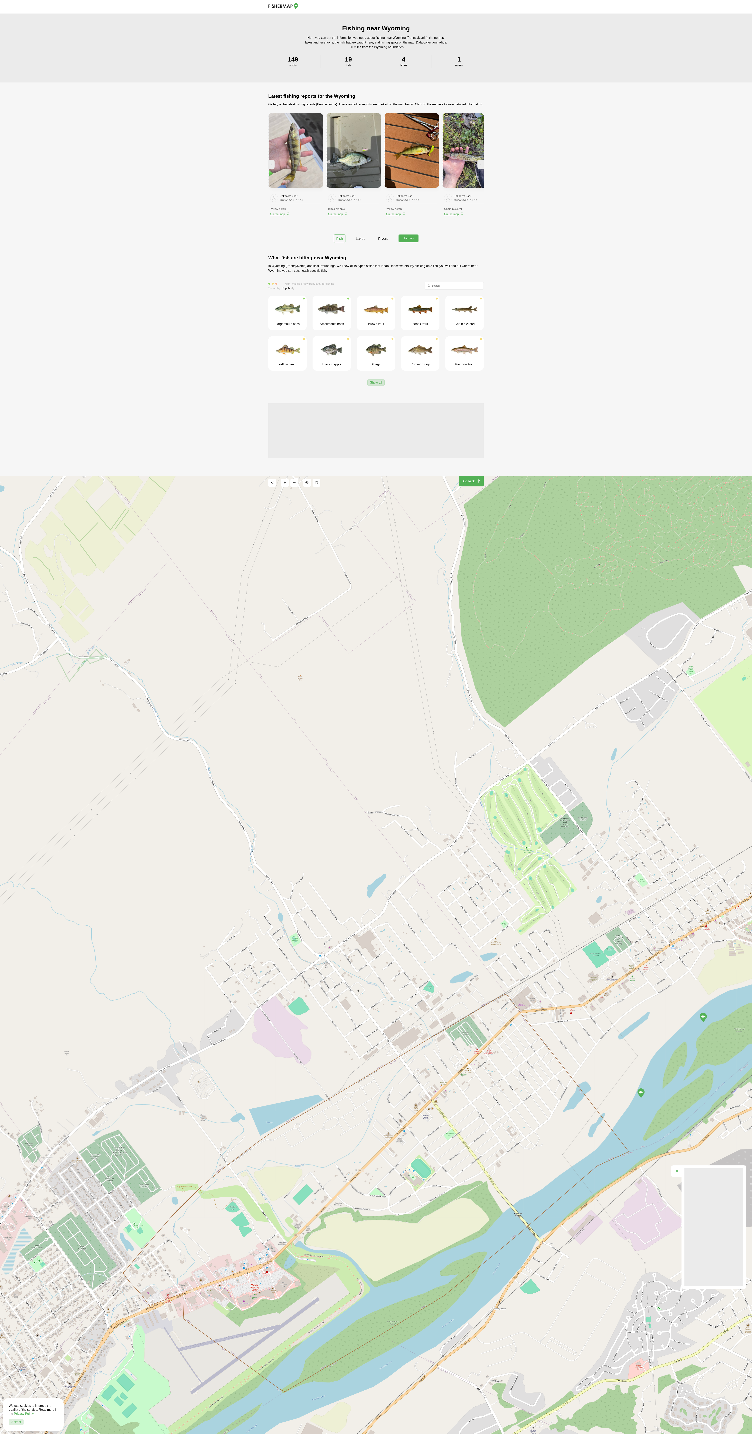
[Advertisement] (376, 430)
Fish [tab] (339, 239)
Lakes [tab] (360, 239)
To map (408, 238)
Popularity (288, 288)
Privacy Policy (24, 1413)
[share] (272, 482)
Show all (376, 382)
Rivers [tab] (383, 239)
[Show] (703, 1017)
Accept (16, 1422)
